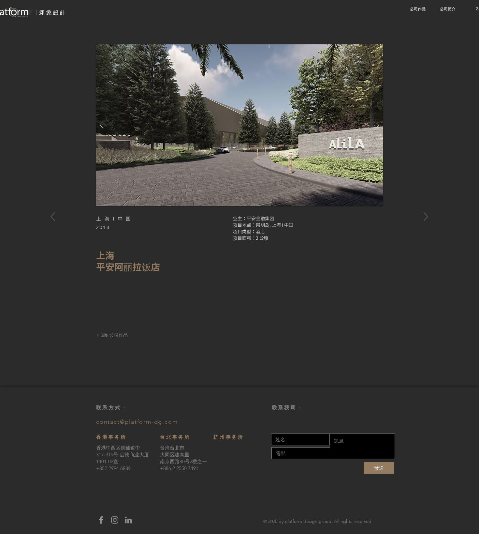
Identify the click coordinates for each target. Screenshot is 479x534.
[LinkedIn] (128, 520)
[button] (239, 125)
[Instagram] (115, 520)
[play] (365, 49)
